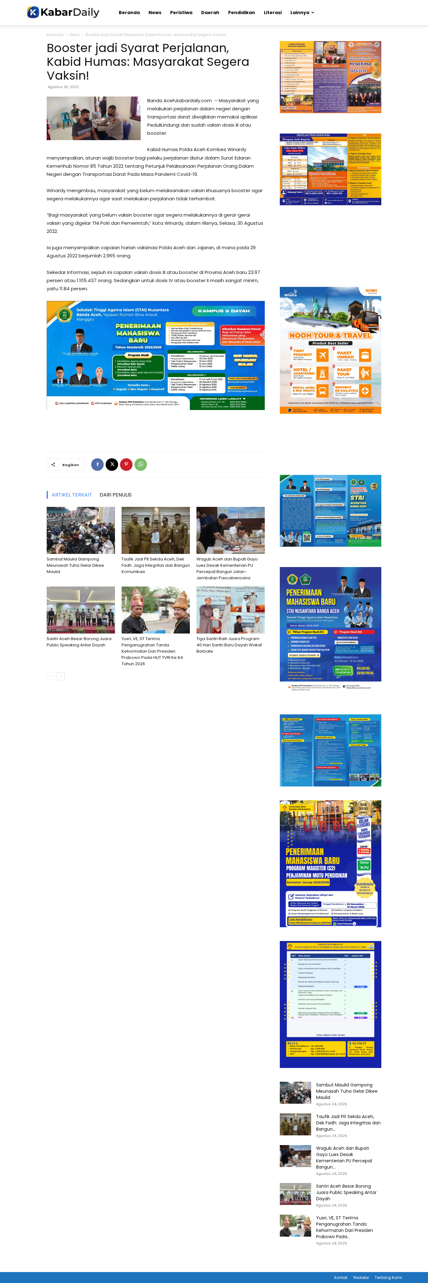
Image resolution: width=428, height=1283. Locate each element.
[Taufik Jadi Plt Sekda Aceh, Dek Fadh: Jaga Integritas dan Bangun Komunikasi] (156, 530)
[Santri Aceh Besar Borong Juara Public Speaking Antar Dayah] (81, 610)
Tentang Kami (388, 1277)
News (155, 12)
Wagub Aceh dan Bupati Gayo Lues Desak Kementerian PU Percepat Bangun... (344, 1157)
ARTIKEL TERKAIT (72, 494)
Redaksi (361, 1277)
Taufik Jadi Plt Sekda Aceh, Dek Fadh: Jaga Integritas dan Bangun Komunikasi (156, 565)
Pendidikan (241, 12)
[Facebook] (97, 464)
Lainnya (299, 12)
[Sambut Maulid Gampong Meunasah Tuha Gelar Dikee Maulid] (81, 530)
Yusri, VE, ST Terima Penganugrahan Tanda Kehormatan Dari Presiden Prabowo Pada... (344, 1227)
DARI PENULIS (116, 494)
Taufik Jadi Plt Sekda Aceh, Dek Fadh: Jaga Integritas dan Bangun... (348, 1122)
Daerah (210, 12)
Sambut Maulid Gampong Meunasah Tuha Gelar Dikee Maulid (75, 565)
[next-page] (61, 676)
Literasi (273, 12)
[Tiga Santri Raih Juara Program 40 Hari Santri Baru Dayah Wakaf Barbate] (230, 610)
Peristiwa (181, 12)
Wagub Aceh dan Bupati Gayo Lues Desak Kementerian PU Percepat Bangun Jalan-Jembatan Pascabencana (227, 568)
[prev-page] (51, 676)
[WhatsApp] (140, 464)
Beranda (129, 12)
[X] (112, 464)
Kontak (340, 1277)
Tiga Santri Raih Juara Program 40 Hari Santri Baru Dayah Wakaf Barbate (229, 645)
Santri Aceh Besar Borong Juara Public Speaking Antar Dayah (79, 642)
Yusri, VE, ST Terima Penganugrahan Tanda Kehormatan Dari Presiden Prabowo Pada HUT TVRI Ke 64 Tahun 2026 (152, 651)
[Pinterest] (126, 464)
